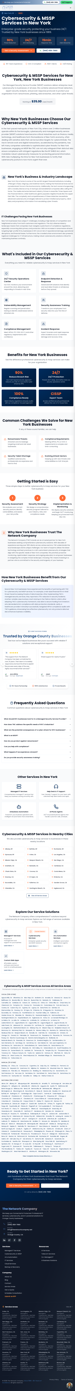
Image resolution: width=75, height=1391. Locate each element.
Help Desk (14, 1315)
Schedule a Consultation (55, 1185)
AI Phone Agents (7, 1319)
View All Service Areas (39, 896)
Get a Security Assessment (17, 50)
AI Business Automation (9, 1317)
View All (68, 1307)
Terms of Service (67, 1380)
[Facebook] (14, 1240)
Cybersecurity (6, 1315)
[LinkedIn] (4, 1240)
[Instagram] (19, 1240)
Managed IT (6, 1313)
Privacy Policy (54, 1380)
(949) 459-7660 (50, 50)
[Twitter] (9, 1240)
